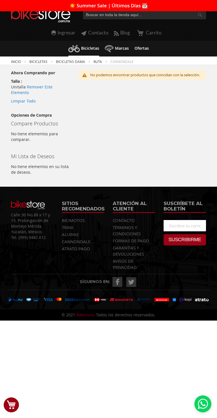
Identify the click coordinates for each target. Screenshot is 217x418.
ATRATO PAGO (76, 248)
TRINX (67, 227)
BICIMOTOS (73, 220)
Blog (125, 33)
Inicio (16, 61)
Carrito (153, 33)
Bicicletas (38, 61)
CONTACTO (124, 220)
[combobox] (144, 14)
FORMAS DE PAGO (131, 240)
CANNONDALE (76, 241)
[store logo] (40, 14)
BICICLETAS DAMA (71, 61)
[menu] (108, 48)
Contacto (98, 33)
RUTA (98, 61)
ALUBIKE (70, 234)
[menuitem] (83, 48)
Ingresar (66, 33)
